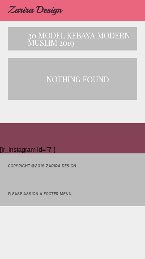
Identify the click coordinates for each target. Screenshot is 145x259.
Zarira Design (34, 9)
